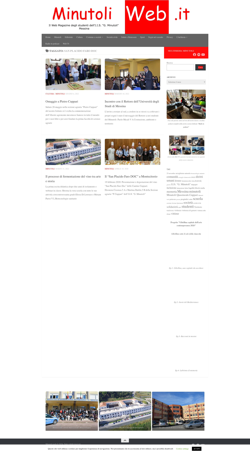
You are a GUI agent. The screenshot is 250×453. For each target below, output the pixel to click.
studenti (188, 206)
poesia (178, 199)
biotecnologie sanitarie (197, 173)
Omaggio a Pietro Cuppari (62, 101)
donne (178, 180)
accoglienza (180, 173)
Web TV (177, 157)
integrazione (180, 188)
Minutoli (57, 37)
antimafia (187, 173)
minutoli (195, 191)
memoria (172, 191)
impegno (194, 184)
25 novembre (171, 173)
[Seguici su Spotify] (198, 54)
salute (190, 199)
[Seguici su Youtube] (202, 54)
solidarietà (172, 206)
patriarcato (173, 199)
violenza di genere (189, 210)
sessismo (169, 203)
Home (48, 37)
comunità (172, 177)
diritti (193, 177)
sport (179, 207)
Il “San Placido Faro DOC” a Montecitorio (131, 176)
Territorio (198, 206)
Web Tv (66, 43)
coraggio (181, 177)
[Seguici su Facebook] (194, 54)
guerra (169, 185)
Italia (186, 188)
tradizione (170, 210)
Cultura (79, 37)
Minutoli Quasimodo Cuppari (182, 195)
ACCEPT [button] (196, 449)
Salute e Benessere (129, 37)
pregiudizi (184, 199)
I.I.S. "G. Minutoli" (181, 184)
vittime (175, 213)
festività (198, 180)
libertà (197, 188)
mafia (202, 188)
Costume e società (93, 37)
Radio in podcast (52, 43)
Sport (142, 37)
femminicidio (186, 181)
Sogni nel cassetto (155, 37)
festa (193, 181)
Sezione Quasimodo (177, 203)
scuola (198, 198)
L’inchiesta (181, 37)
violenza (177, 210)
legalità (191, 187)
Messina (183, 191)
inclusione (171, 187)
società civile (197, 203)
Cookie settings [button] (182, 448)
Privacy (170, 37)
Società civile (112, 37)
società (188, 202)
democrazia (187, 177)
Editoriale (69, 37)
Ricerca (170, 62)
